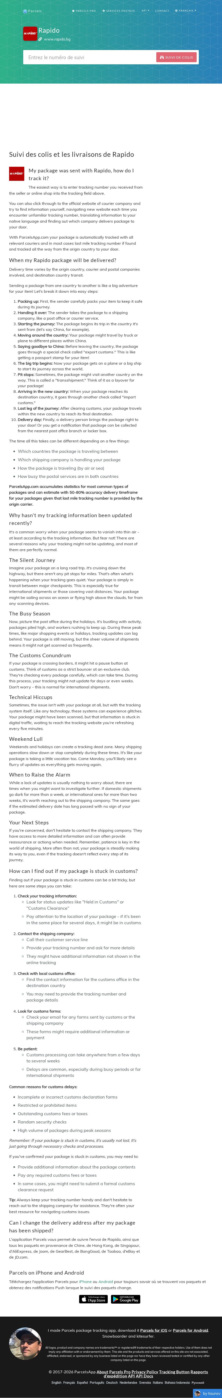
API (131, 1376)
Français (69, 1383)
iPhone (85, 1281)
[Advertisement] (111, 114)
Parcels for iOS (153, 1330)
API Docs (144, 1376)
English (56, 1383)
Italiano (158, 1383)
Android (105, 1281)
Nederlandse (128, 1383)
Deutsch (112, 1383)
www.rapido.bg (57, 39)
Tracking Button (174, 1371)
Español (82, 1383)
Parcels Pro (85, 10)
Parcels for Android (190, 1330)
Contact (162, 10)
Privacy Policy (145, 1371)
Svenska (145, 1383)
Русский (198, 1383)
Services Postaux (120, 10)
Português (97, 1383)
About (102, 1371)
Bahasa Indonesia (177, 1383)
